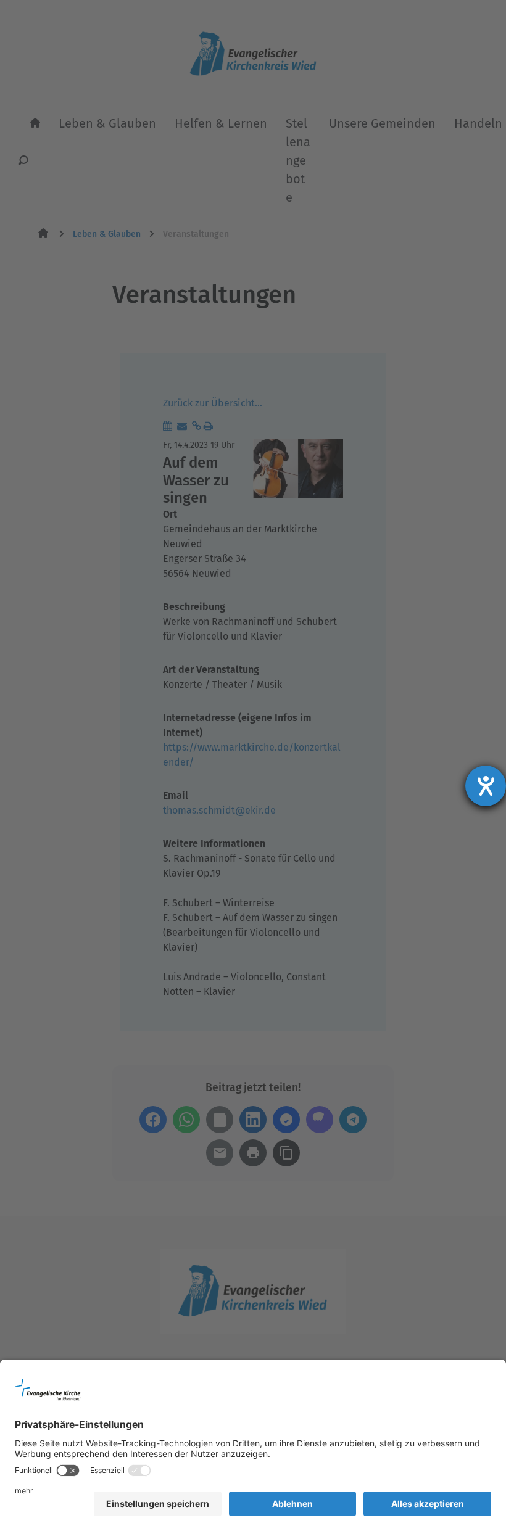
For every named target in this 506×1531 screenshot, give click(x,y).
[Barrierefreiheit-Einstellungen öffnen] (485, 786)
